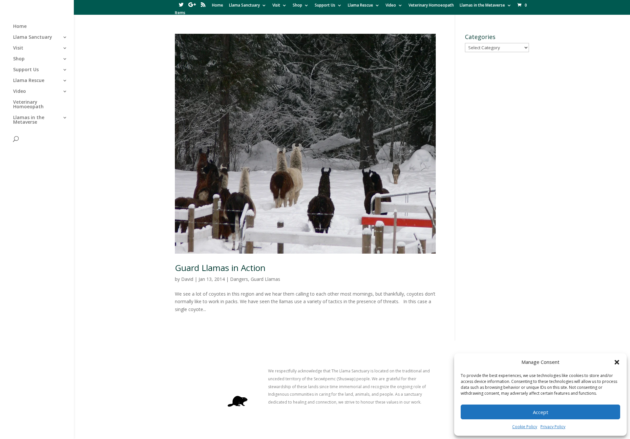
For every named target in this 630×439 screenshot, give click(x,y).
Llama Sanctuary (244, 5)
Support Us (325, 5)
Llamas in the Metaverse (482, 5)
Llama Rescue (360, 5)
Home (217, 5)
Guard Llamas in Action (220, 268)
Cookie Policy (524, 426)
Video (391, 5)
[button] (617, 362)
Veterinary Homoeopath (431, 5)
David (187, 279)
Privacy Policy (552, 426)
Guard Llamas (265, 279)
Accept (540, 412)
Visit (276, 5)
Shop (297, 5)
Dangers (239, 279)
